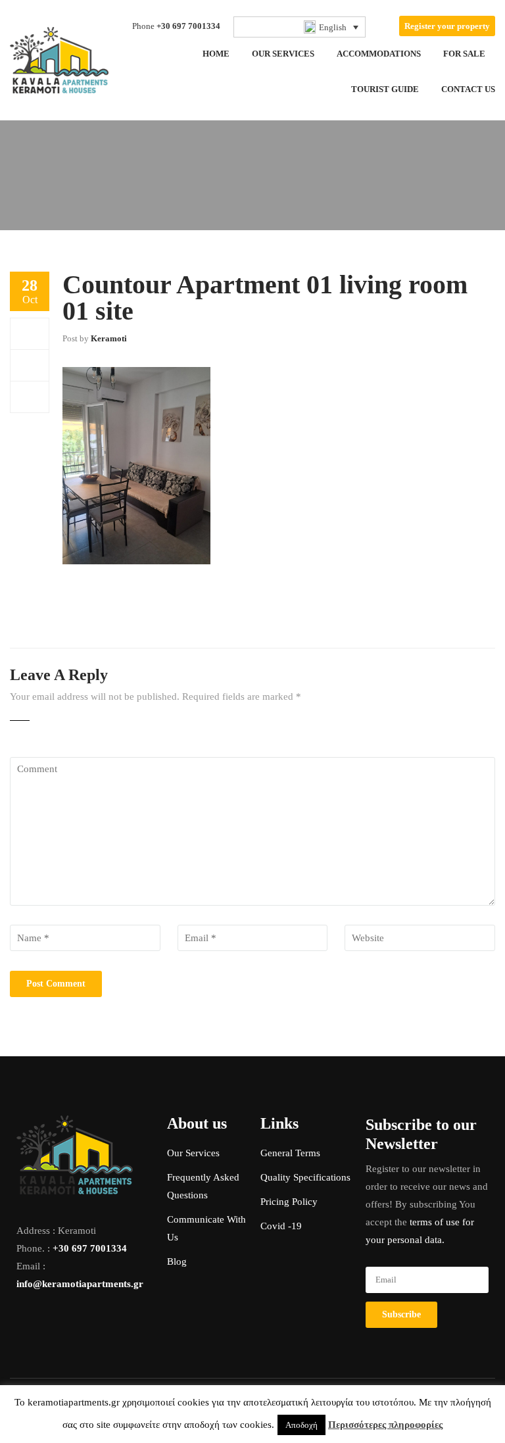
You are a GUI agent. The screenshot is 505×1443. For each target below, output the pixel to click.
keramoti (109, 338)
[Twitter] (30, 365)
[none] (299, 26)
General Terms (290, 1153)
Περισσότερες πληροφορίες (385, 1424)
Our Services (193, 1153)
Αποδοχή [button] (301, 1425)
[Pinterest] (30, 396)
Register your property (447, 26)
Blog (177, 1261)
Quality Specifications (305, 1177)
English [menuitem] (333, 27)
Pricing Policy (289, 1201)
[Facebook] (30, 333)
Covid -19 (281, 1226)
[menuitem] (299, 26)
